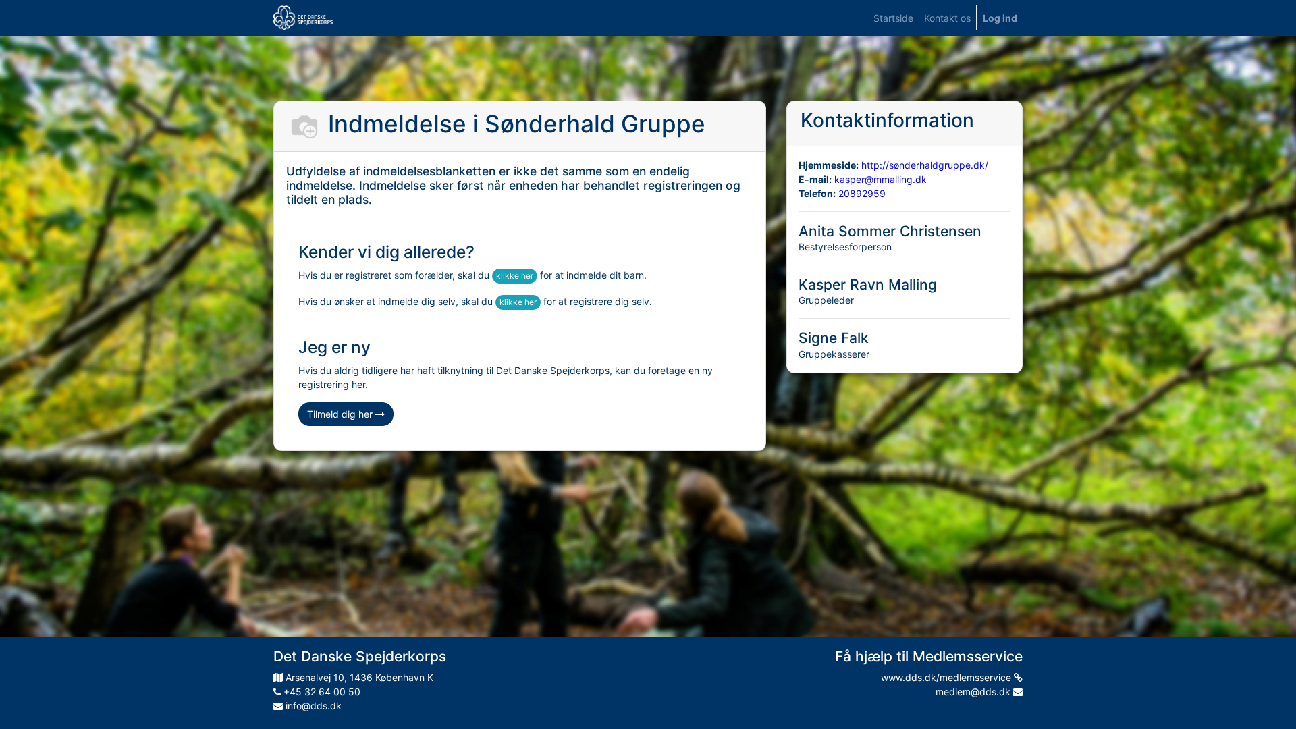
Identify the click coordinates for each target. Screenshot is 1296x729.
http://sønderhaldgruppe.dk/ (924, 165)
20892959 (862, 193)
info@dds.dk (312, 705)
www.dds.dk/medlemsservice (947, 677)
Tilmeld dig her (341, 414)
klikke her (514, 276)
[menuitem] (893, 17)
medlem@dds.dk (974, 691)
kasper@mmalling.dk (880, 179)
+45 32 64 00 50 (320, 691)
